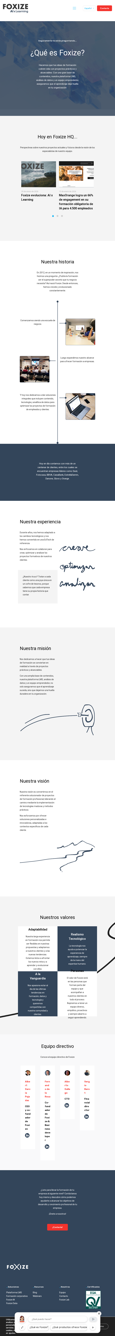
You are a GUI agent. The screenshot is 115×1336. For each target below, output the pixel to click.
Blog (35, 1292)
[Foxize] (15, 8)
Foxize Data (11, 1303)
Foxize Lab (64, 1299)
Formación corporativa (17, 1296)
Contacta (104, 8)
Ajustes (100, 1326)
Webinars (37, 1296)
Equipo (62, 1292)
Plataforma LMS (14, 1292)
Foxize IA (10, 1299)
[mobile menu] (74, 8)
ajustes (12, 1333)
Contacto (63, 1296)
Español (88, 8)
